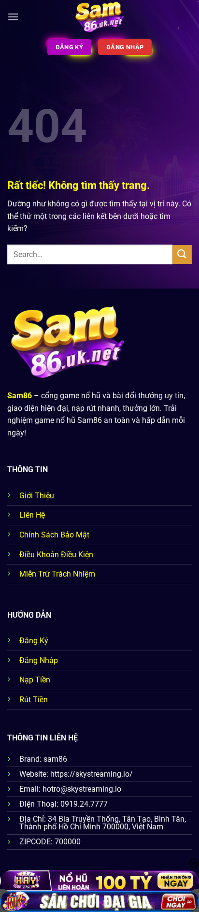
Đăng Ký (33, 640)
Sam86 (19, 395)
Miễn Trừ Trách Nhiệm (57, 574)
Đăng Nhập (38, 660)
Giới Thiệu (36, 495)
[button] (13, 17)
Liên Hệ (32, 515)
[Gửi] (182, 254)
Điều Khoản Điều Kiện (56, 554)
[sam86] (100, 17)
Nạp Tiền (34, 679)
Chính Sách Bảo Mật (54, 534)
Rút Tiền (33, 699)
